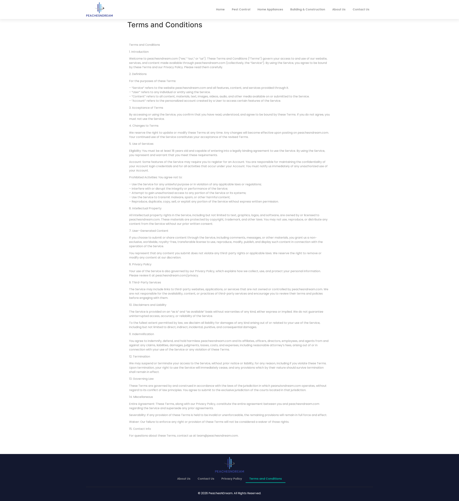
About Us (339, 9)
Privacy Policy (231, 479)
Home (220, 9)
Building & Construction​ (307, 9)
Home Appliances (270, 9)
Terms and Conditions (265, 479)
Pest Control (241, 9)
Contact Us (361, 9)
